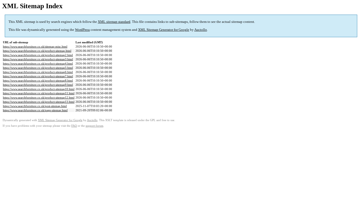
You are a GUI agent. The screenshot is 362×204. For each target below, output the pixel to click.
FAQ (74, 125)
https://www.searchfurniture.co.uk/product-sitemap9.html (38, 84)
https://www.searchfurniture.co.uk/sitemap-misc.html (35, 46)
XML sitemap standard (114, 22)
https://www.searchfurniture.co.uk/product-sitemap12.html (38, 97)
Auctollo (200, 30)
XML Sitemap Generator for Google (163, 30)
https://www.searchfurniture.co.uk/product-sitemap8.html (38, 80)
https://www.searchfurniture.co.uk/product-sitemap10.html (38, 89)
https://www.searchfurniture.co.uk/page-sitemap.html (35, 110)
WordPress (82, 30)
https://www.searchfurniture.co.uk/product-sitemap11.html (38, 93)
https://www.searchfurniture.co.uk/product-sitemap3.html (38, 59)
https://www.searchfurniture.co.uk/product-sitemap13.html (38, 101)
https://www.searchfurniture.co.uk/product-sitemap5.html (38, 67)
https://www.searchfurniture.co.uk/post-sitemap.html (35, 106)
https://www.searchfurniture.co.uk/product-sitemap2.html (38, 55)
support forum (94, 125)
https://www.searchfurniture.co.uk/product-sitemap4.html (38, 63)
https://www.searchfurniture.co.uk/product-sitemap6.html (38, 72)
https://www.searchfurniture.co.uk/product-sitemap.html (37, 50)
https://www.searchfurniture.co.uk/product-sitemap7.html (38, 76)
